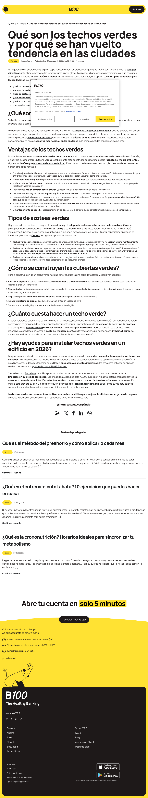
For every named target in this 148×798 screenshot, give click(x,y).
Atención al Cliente (85, 742)
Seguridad (12, 746)
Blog (77, 737)
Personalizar (84, 119)
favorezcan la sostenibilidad (49, 163)
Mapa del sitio (82, 746)
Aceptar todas (105, 119)
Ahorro (7, 452)
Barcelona (30, 373)
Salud (7, 502)
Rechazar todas (45, 119)
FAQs (78, 732)
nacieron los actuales (39, 137)
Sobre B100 (81, 728)
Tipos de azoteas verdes (25, 93)
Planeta (22, 23)
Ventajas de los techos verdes (28, 90)
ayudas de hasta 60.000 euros (49, 366)
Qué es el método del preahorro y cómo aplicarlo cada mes (63, 443)
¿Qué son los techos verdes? (27, 86)
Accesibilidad (14, 751)
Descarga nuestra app (74, 619)
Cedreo (36, 235)
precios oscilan (34, 327)
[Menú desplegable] (5, 9)
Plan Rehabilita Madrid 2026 (90, 383)
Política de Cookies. (74, 111)
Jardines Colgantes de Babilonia (92, 130)
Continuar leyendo (11, 473)
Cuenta (11, 728)
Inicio (13, 24)
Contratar (137, 9)
